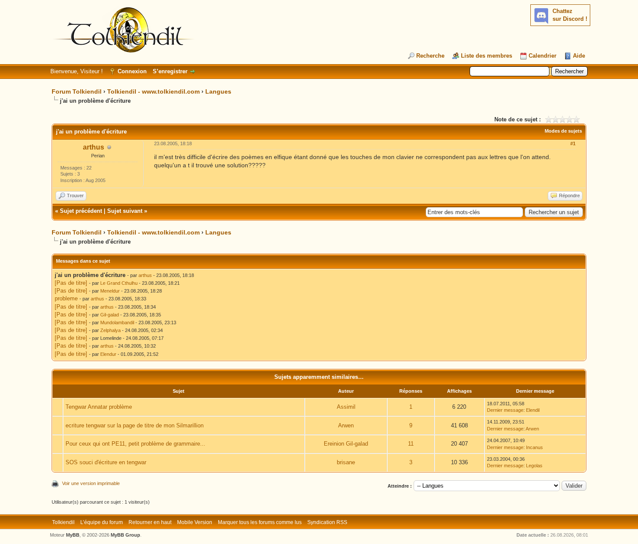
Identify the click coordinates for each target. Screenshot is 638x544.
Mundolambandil (117, 322)
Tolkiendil (63, 522)
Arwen (346, 425)
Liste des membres (486, 55)
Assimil (346, 407)
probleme (66, 298)
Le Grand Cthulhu (119, 283)
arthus (93, 147)
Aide (579, 55)
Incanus (534, 447)
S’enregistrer (170, 71)
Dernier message (505, 410)
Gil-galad (109, 314)
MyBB (72, 534)
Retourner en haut (149, 522)
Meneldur (110, 290)
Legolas (534, 465)
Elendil (532, 410)
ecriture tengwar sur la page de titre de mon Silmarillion (135, 425)
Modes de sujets (563, 131)
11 (411, 443)
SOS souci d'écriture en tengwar (106, 462)
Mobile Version (194, 522)
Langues (218, 91)
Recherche (430, 55)
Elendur (108, 354)
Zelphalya (110, 330)
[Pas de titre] (71, 283)
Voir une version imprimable (91, 483)
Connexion (132, 71)
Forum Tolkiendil (77, 91)
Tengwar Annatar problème (99, 407)
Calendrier (542, 55)
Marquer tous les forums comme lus (260, 522)
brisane (346, 462)
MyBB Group (125, 534)
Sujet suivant (124, 211)
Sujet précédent (81, 211)
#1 (573, 143)
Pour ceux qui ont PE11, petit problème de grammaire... (135, 443)
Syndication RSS (327, 522)
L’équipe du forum (101, 522)
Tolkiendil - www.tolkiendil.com (153, 91)
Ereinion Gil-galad (346, 443)
